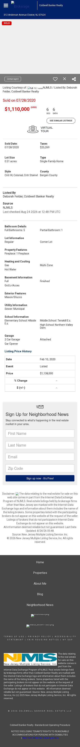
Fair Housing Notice (43, 640)
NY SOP (68, 640)
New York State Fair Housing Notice (41, 738)
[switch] (55, 79)
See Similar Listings (61, 121)
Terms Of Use (14, 637)
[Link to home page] (24, 5)
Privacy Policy (39, 637)
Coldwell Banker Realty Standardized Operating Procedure (40, 725)
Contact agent (13, 79)
